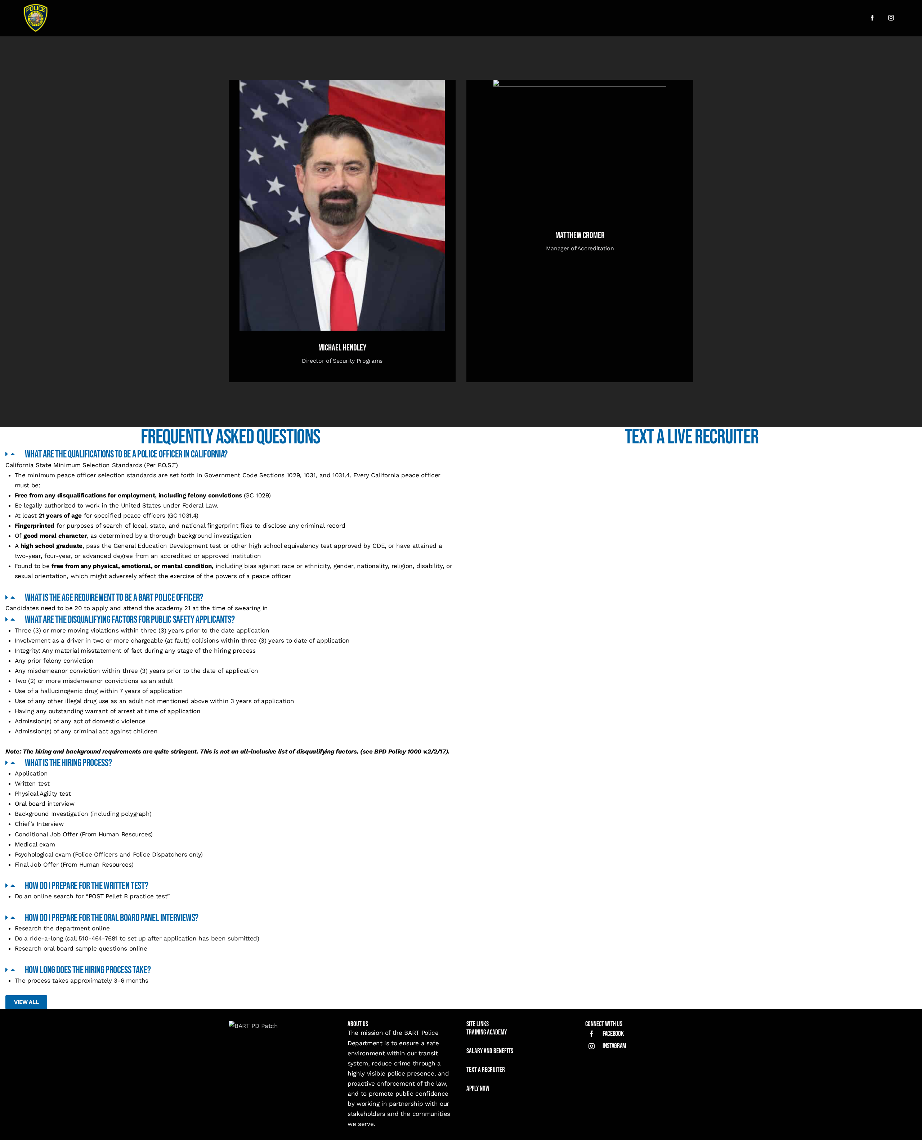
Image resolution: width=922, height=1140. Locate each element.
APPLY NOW (477, 1089)
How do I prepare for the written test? (86, 886)
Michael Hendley (342, 348)
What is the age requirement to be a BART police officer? (114, 598)
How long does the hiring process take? (88, 970)
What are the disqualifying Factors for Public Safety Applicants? (130, 620)
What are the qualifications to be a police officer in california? (126, 454)
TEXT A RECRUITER (485, 1070)
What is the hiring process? (68, 763)
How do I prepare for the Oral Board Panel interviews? (111, 918)
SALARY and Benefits (489, 1051)
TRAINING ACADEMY (487, 1032)
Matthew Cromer (580, 236)
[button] (230, 454)
